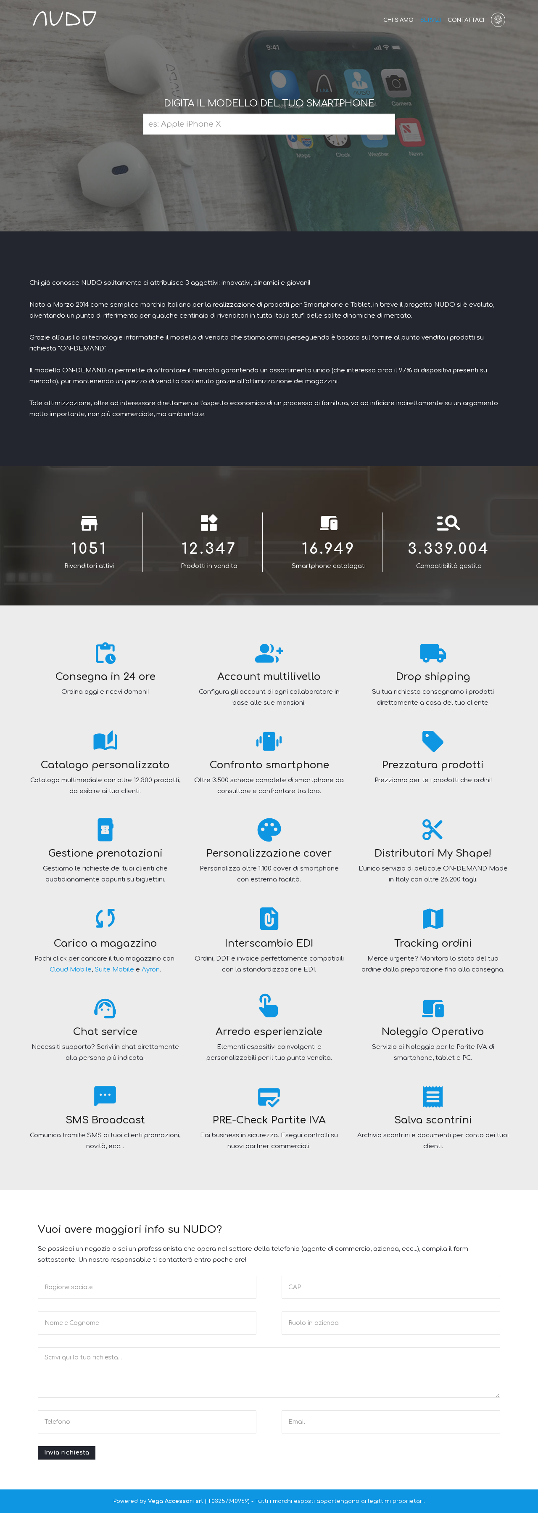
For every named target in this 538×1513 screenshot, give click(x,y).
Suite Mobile (114, 969)
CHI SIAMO (398, 20)
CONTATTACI (466, 20)
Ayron (151, 969)
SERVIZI (430, 20)
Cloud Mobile (71, 969)
